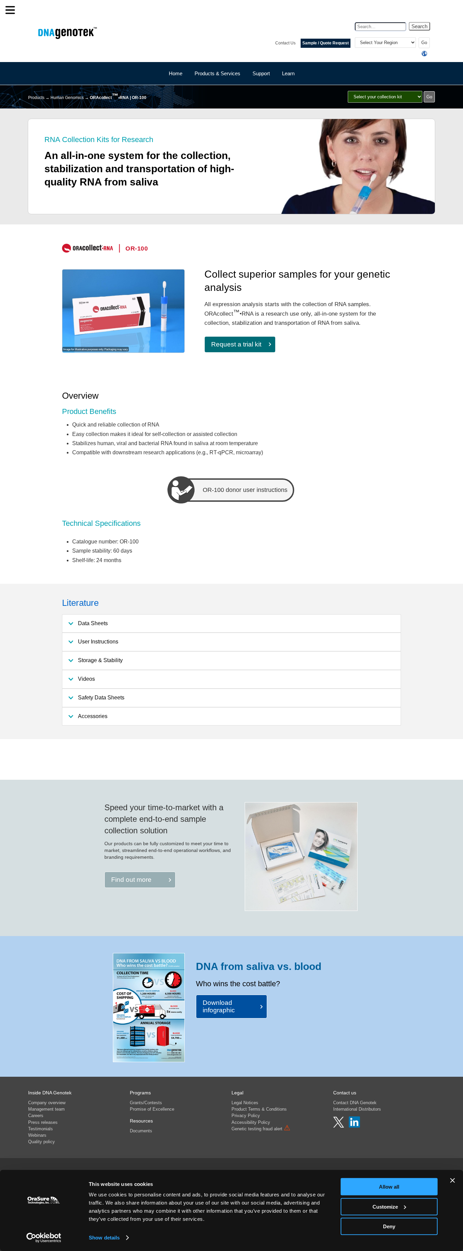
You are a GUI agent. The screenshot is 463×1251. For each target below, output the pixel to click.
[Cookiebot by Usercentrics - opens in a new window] (44, 1238)
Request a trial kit (236, 344)
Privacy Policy (246, 1115)
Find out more (131, 879)
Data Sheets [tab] (93, 623)
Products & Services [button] (217, 73)
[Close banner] (452, 1180)
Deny (389, 1226)
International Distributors (357, 1109)
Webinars (37, 1135)
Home (175, 73)
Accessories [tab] (92, 716)
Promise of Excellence (152, 1109)
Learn (288, 73)
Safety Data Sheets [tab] (101, 697)
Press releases (43, 1122)
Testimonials (40, 1128)
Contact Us (285, 43)
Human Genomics (67, 97)
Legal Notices (245, 1102)
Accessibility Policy (251, 1122)
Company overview (46, 1102)
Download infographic (219, 1006)
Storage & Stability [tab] (100, 660)
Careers (35, 1115)
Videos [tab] (86, 679)
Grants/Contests (146, 1102)
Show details (104, 1237)
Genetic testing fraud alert (261, 1128)
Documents (141, 1130)
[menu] (10, 10)
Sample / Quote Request (325, 43)
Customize (385, 1206)
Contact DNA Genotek (355, 1102)
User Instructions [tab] (98, 641)
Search (419, 26)
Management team (46, 1109)
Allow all (389, 1187)
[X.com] (339, 1126)
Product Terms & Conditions (259, 1109)
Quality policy (41, 1141)
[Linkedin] (354, 1126)
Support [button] (261, 73)
